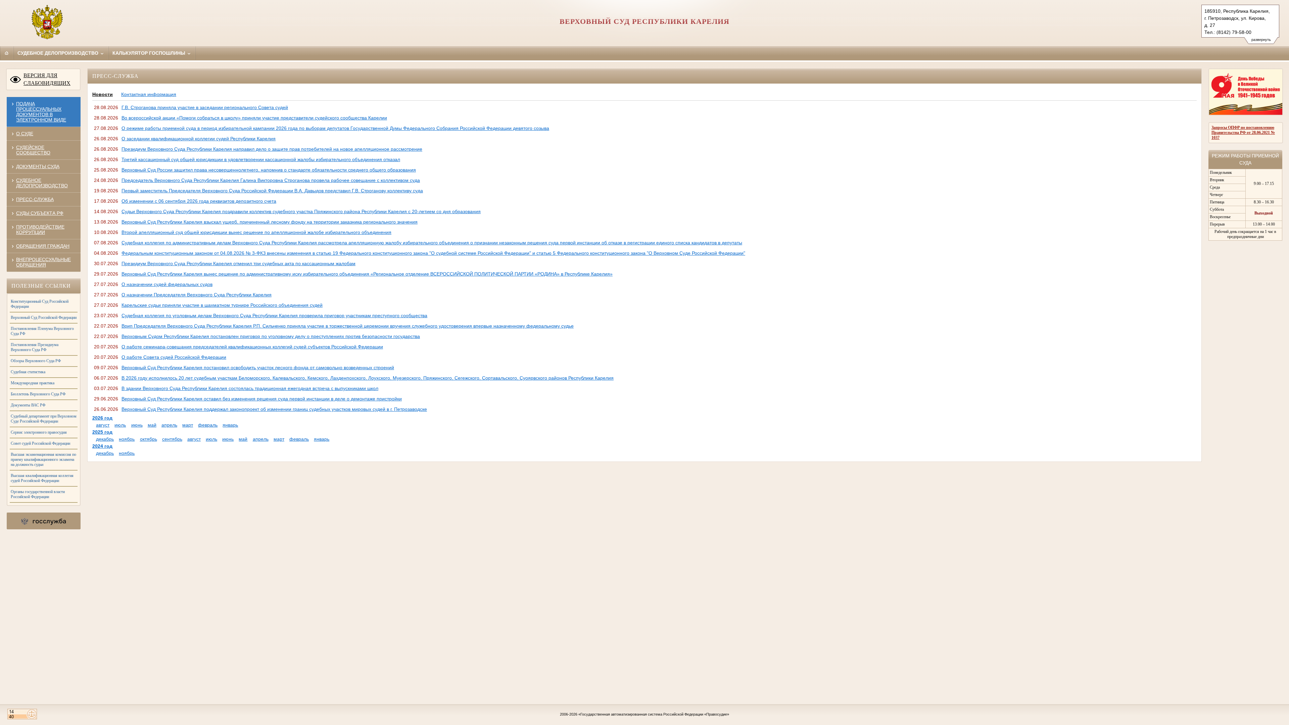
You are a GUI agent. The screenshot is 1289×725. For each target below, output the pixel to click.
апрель (169, 425)
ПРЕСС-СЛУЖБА (35, 199)
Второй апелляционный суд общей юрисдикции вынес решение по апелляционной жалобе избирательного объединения (256, 232)
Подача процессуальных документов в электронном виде (41, 112)
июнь (137, 425)
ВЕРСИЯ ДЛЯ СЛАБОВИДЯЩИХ (46, 79)
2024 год (102, 446)
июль (120, 425)
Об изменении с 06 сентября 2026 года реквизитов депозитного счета (199, 201)
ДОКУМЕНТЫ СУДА (37, 166)
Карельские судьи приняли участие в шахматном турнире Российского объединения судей (222, 305)
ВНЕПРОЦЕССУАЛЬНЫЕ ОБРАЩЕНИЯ (43, 262)
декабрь (105, 439)
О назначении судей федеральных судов (167, 284)
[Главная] (6, 53)
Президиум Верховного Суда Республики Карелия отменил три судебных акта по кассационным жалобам (238, 263)
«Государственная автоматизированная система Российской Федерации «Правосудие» (653, 714)
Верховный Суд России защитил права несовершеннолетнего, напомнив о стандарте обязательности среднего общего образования (269, 170)
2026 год (102, 418)
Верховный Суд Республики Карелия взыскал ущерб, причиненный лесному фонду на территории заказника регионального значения (270, 222)
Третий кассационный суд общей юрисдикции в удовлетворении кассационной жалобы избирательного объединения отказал (261, 159)
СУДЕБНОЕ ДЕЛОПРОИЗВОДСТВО (42, 183)
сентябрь (172, 439)
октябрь (148, 439)
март (187, 425)
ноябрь (127, 439)
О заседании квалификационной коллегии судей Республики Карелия (199, 138)
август (102, 425)
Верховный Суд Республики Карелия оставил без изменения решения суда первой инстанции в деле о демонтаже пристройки (262, 398)
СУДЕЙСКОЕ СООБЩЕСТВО (33, 150)
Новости (102, 94)
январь (230, 425)
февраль (208, 425)
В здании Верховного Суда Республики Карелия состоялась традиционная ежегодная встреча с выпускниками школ (250, 388)
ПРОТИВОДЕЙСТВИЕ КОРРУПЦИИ (40, 229)
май (152, 425)
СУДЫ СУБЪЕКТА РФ (39, 213)
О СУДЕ (24, 133)
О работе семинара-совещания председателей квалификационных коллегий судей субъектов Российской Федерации (252, 346)
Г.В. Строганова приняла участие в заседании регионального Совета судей (205, 107)
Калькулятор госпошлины (149, 53)
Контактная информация (148, 94)
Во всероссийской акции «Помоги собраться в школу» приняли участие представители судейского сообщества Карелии (254, 117)
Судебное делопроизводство (58, 53)
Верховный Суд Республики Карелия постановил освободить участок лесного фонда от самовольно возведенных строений (258, 367)
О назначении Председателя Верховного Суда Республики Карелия (197, 294)
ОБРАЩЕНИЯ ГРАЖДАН (42, 246)
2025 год (102, 432)
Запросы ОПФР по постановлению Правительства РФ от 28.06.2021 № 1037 (1243, 132)
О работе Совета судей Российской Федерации (174, 357)
